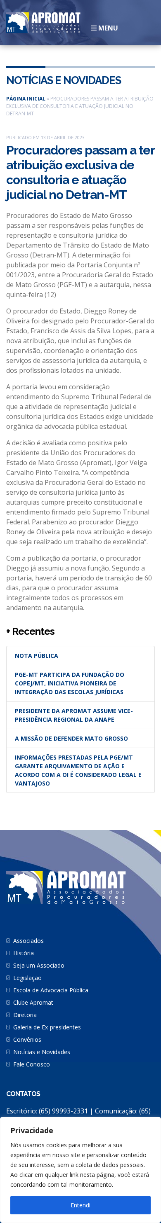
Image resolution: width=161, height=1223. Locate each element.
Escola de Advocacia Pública (50, 990)
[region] (80, 1170)
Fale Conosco (31, 1064)
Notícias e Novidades (63, 80)
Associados (28, 941)
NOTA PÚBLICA (36, 655)
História (23, 953)
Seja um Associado (38, 965)
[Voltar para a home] (43, 21)
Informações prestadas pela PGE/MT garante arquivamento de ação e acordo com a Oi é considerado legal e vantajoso (78, 770)
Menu (107, 28)
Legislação (27, 978)
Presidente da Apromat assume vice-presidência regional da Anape (74, 715)
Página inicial (25, 98)
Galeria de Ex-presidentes (47, 1027)
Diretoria (25, 1015)
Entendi (80, 1205)
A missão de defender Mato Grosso (71, 738)
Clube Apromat (33, 1002)
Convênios (27, 1039)
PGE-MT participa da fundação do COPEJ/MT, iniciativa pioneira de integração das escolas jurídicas (69, 683)
